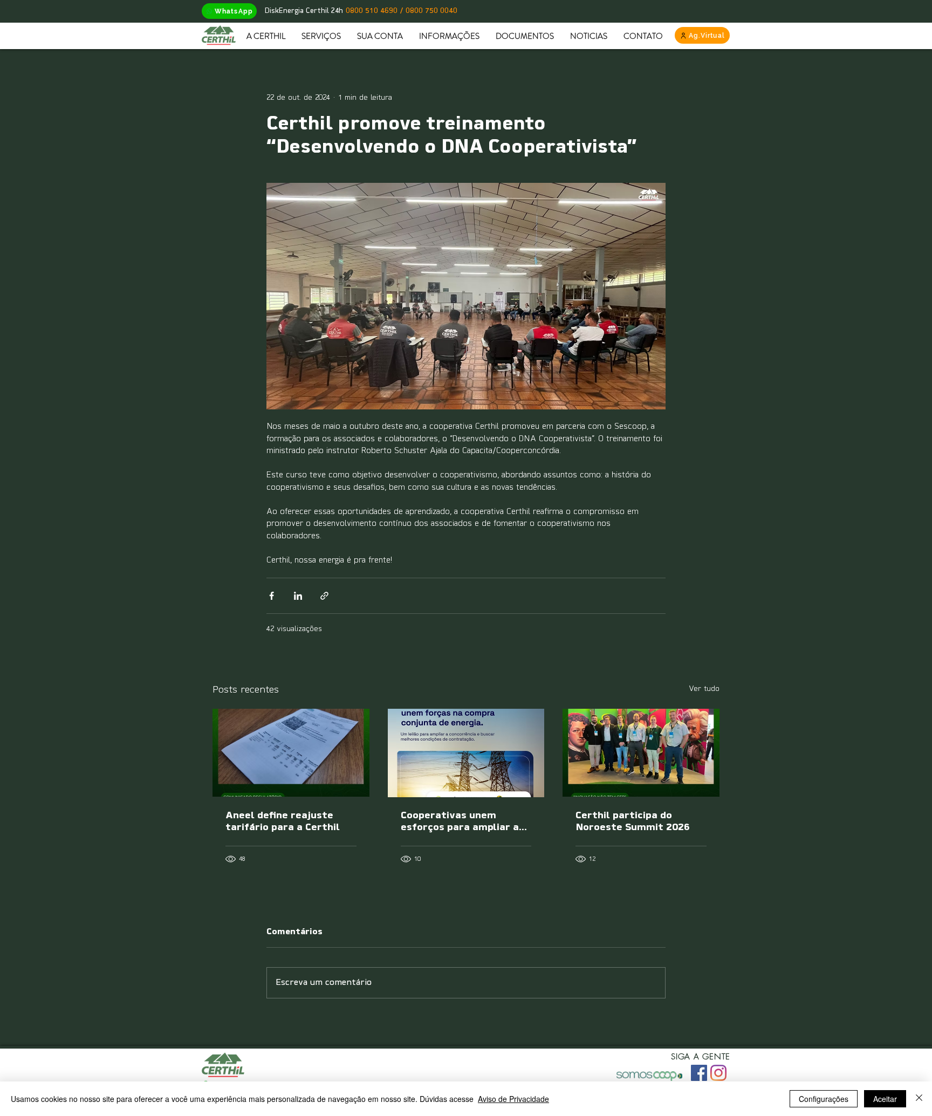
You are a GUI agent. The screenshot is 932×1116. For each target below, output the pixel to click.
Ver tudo (704, 689)
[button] (265, 36)
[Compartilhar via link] (324, 596)
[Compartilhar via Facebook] (271, 596)
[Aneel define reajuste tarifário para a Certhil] (291, 753)
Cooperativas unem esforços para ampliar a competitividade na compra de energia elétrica (460, 822)
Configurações (823, 1098)
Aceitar (885, 1098)
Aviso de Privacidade (513, 1098)
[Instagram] (718, 1073)
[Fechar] (919, 1098)
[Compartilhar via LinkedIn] (298, 596)
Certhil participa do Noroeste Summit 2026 (632, 822)
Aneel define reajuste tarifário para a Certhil (282, 822)
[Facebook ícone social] (699, 1073)
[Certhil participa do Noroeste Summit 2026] (641, 753)
